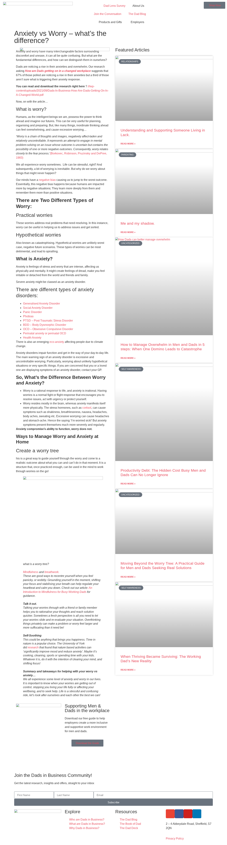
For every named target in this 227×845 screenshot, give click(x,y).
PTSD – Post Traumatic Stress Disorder (48, 320)
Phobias (28, 316)
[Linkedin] (196, 813)
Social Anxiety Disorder (37, 307)
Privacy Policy (175, 838)
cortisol (86, 407)
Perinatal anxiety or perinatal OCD (45, 333)
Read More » (128, 143)
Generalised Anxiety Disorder (41, 303)
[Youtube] (188, 813)
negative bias (47, 179)
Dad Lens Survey (114, 5)
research (33, 647)
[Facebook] (179, 813)
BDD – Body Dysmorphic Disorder (44, 324)
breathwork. (52, 572)
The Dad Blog (137, 13)
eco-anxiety (56, 341)
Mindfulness (30, 572)
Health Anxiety (32, 337)
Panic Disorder (32, 312)
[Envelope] (170, 813)
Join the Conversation (107, 13)
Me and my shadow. (138, 223)
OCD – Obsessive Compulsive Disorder (48, 329)
